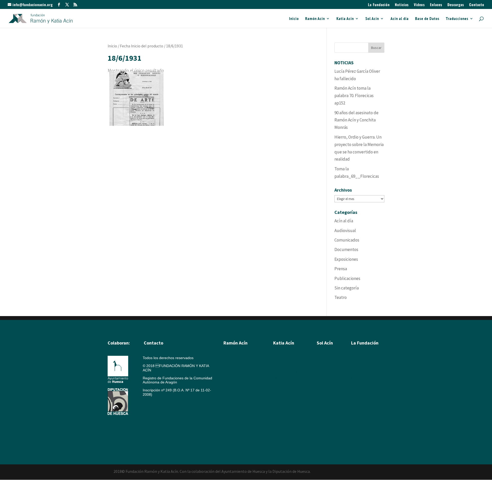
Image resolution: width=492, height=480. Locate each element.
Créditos (149, 418)
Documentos (346, 249)
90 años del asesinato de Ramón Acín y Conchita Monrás (356, 120)
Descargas (455, 5)
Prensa (340, 269)
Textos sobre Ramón (240, 400)
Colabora (358, 393)
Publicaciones (347, 278)
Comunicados (346, 240)
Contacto (476, 5)
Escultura (231, 371)
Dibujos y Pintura (287, 378)
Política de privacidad (160, 426)
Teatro (340, 297)
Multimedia (360, 378)
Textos (278, 400)
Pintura (229, 364)
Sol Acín (372, 19)
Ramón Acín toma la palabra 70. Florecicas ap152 (354, 95)
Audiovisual (345, 230)
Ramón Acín (315, 19)
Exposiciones (346, 259)
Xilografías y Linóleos (290, 371)
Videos (419, 5)
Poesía (322, 364)
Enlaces (436, 5)
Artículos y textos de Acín (243, 393)
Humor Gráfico (235, 385)
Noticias (402, 5)
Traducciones (457, 19)
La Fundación (379, 5)
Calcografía (282, 364)
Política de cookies (160, 410)
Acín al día (400, 19)
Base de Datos (427, 19)
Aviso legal (151, 402)
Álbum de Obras (236, 414)
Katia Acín (345, 19)
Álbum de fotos (235, 407)
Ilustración (231, 378)
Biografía (230, 357)
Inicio (294, 19)
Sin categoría (346, 288)
